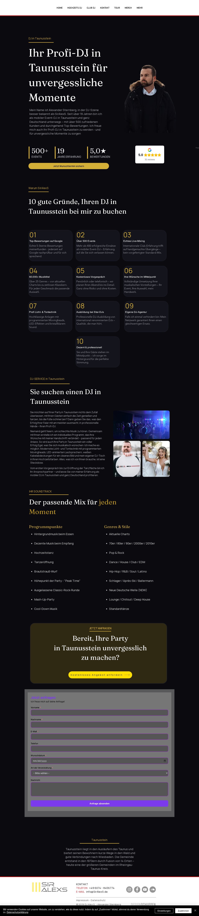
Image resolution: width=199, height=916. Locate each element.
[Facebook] (137, 889)
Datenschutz (98, 900)
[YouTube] (145, 889)
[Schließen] (195, 911)
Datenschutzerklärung (17, 912)
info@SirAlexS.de (97, 891)
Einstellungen (164, 910)
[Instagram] (129, 889)
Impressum (82, 900)
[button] (139, 8)
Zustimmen (183, 910)
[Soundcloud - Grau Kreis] (153, 889)
